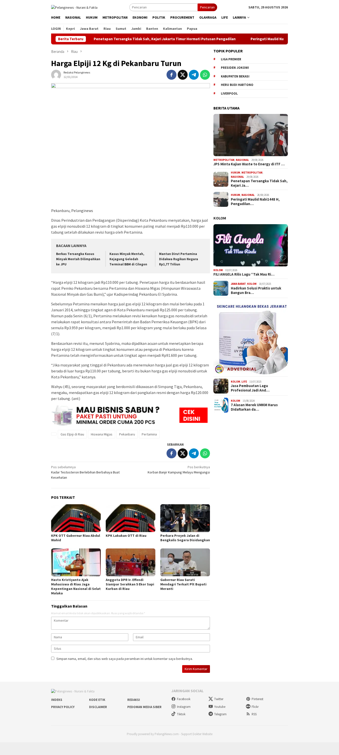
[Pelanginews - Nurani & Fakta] (74, 7)
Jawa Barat (238, 284)
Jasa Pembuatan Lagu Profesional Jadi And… (250, 388)
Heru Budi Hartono (237, 85)
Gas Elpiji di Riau (72, 434)
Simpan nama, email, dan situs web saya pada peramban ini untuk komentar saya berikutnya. (124, 658)
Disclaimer (98, 707)
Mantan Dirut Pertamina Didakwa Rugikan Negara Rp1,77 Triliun (178, 259)
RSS (254, 714)
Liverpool (229, 93)
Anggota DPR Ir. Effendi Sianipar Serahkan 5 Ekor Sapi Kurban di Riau (130, 584)
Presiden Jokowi (235, 68)
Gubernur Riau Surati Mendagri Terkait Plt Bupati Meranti (183, 584)
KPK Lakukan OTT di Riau (126, 535)
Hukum (235, 172)
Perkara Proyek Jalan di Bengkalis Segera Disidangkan (185, 537)
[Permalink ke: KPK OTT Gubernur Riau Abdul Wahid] (76, 518)
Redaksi (133, 700)
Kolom (219, 218)
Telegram (220, 714)
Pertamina (149, 434)
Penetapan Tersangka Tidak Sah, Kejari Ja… (259, 183)
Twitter (218, 699)
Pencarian (207, 7)
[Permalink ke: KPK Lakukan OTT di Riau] (130, 518)
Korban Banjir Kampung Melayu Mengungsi (179, 469)
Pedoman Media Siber (144, 707)
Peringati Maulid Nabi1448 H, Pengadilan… (255, 201)
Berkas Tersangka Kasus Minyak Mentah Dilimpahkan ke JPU (78, 259)
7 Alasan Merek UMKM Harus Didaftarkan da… (254, 407)
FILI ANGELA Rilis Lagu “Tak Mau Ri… (243, 274)
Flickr (255, 707)
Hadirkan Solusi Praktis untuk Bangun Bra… (256, 290)
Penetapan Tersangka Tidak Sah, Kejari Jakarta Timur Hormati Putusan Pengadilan (146, 39)
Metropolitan (224, 160)
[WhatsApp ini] (205, 75)
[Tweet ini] (183, 75)
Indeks (56, 700)
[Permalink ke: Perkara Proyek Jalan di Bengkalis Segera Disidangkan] (185, 518)
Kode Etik (97, 700)
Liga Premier (231, 59)
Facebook (183, 699)
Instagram (184, 707)
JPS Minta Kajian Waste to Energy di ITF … (249, 164)
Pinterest (257, 699)
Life (244, 381)
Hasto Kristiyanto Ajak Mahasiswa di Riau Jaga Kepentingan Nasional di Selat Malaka (76, 586)
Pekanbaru (127, 434)
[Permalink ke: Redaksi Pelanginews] (56, 74)
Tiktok (181, 714)
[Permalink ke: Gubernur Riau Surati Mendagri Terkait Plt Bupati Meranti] (185, 562)
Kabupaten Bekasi (235, 76)
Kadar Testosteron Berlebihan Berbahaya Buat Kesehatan (85, 472)
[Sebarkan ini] (171, 75)
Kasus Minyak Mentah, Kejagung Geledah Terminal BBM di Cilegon (128, 259)
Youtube (219, 707)
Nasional (242, 160)
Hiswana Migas (101, 434)
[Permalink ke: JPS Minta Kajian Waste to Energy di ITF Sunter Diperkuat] (250, 135)
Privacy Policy (62, 707)
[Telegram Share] (194, 75)
